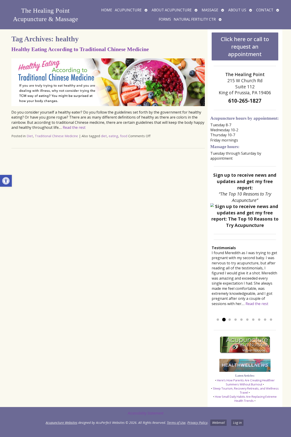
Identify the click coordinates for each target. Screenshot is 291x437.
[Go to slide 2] (223, 320)
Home (106, 9)
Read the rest (74, 127)
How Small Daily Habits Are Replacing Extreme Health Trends (246, 399)
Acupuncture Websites (61, 422)
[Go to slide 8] (259, 320)
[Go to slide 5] (241, 320)
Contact (264, 9)
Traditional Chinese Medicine (56, 136)
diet (104, 136)
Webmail (218, 422)
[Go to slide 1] (218, 320)
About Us (237, 9)
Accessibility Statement (145, 413)
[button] (6, 181)
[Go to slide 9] (265, 320)
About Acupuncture (172, 9)
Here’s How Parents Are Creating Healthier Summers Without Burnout (246, 382)
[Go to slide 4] (235, 320)
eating (113, 136)
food (123, 136)
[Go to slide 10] (271, 320)
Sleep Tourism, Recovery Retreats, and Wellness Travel (246, 390)
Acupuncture (128, 9)
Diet (30, 136)
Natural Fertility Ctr (195, 19)
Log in (237, 422)
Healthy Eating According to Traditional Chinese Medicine (80, 49)
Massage (210, 9)
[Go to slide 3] (229, 320)
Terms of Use (176, 422)
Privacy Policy (197, 422)
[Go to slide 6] (247, 320)
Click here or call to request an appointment (245, 46)
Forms (165, 19)
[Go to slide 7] (253, 320)
